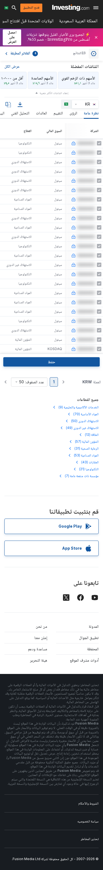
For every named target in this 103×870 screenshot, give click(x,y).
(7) (82, 476)
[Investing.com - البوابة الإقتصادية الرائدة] (70, 7)
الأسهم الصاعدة (42, 78)
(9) (79, 407)
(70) (86, 414)
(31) (86, 448)
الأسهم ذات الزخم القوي (78, 78)
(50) (85, 421)
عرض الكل (12, 66)
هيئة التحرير (38, 660)
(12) (92, 435)
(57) (87, 441)
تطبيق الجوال (89, 637)
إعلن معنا (40, 637)
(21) (89, 469)
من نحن (41, 626)
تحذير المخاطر (90, 839)
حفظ (51, 361)
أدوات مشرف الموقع (84, 660)
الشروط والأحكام (88, 803)
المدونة (94, 626)
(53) (86, 455)
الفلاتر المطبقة (23, 53)
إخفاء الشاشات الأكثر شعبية (54, 93)
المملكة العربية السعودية (78, 22)
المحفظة (93, 648)
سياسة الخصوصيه (88, 821)
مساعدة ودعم (37, 648)
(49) (82, 428)
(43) (90, 462)
